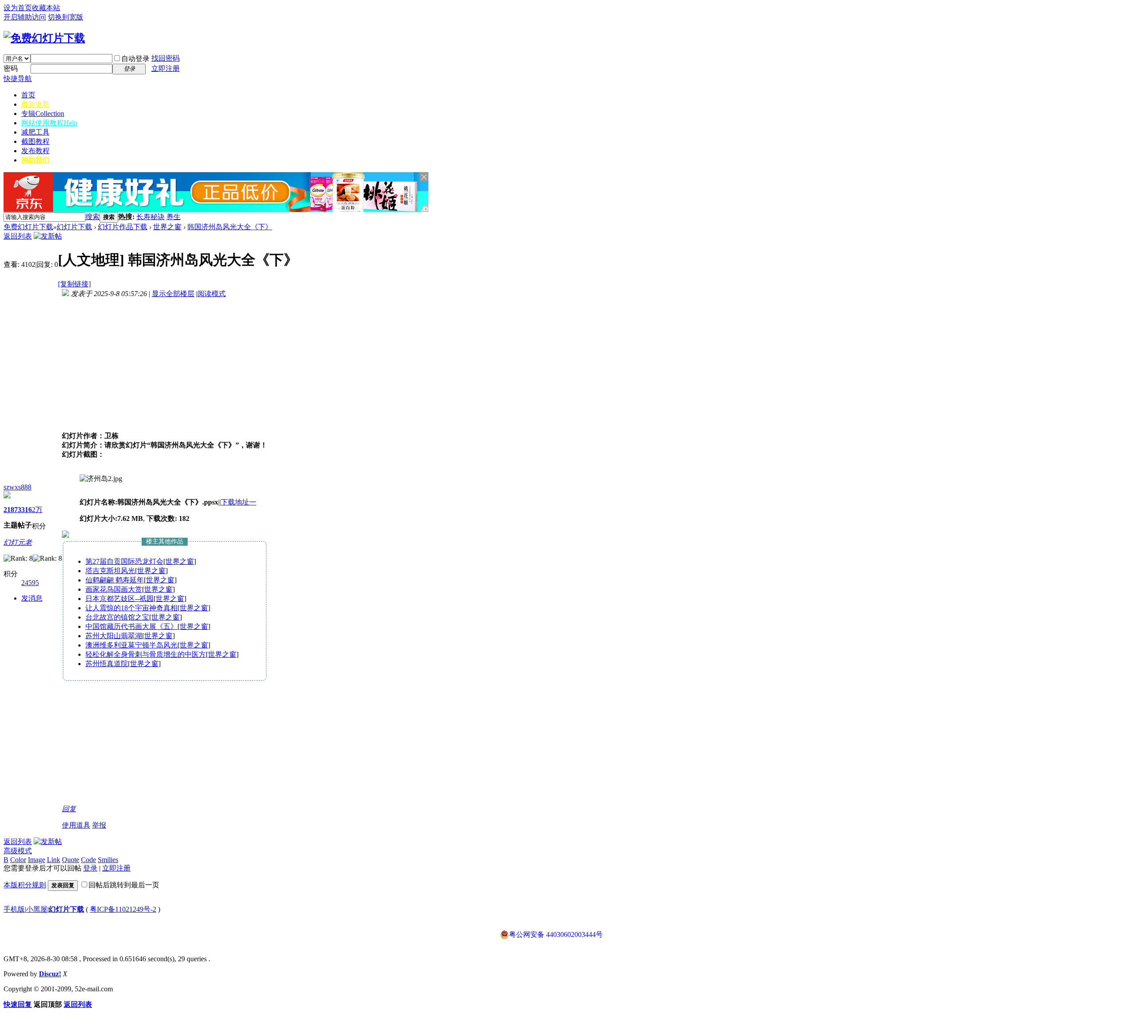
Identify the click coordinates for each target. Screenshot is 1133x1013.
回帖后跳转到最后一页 (124, 885)
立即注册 (165, 68)
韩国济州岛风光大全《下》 (229, 227)
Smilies (108, 859)
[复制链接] (74, 284)
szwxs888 (17, 487)
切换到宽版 (65, 17)
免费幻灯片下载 (28, 227)
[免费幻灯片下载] (44, 38)
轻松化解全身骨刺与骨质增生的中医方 (145, 654)
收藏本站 (46, 8)
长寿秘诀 (150, 216)
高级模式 (18, 851)
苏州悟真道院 (106, 663)
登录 (90, 868)
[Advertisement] (284, 217)
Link (53, 859)
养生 (173, 216)
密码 (11, 68)
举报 (99, 825)
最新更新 (35, 104)
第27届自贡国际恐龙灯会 (124, 561)
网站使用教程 (49, 123)
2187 (11, 509)
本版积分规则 (25, 885)
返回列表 (18, 236)
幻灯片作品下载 (122, 227)
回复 (69, 809)
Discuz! (50, 974)
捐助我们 (35, 160)
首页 (28, 95)
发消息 (31, 598)
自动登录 (135, 58)
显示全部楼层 (173, 293)
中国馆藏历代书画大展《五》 (131, 626)
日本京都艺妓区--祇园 (119, 598)
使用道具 (76, 825)
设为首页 (18, 8)
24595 (30, 582)
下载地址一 (238, 502)
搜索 (92, 216)
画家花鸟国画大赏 (113, 589)
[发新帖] (48, 236)
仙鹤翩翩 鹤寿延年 (114, 580)
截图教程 (35, 141)
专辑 (42, 113)
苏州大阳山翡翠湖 (113, 635)
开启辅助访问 (25, 17)
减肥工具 (35, 132)
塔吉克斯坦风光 (110, 570)
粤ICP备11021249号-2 (123, 909)
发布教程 (35, 150)
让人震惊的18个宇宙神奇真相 (131, 608)
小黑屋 (36, 909)
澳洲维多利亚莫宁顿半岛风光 (131, 645)
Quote (70, 859)
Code (88, 859)
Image (36, 859)
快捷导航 (18, 78)
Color (18, 859)
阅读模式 (211, 293)
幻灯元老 (18, 542)
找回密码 (165, 58)
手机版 (14, 909)
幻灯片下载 (74, 227)
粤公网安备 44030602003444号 (556, 934)
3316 (25, 509)
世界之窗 (167, 227)
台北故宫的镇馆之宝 (117, 617)
